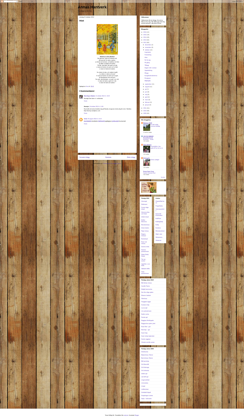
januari (147, 105)
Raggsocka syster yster (148, 323)
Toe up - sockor (143, 260)
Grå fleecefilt (145, 364)
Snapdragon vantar (147, 395)
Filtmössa (144, 298)
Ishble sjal (144, 373)
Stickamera (159, 237)
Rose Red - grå (145, 326)
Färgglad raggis (146, 301)
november (148, 47)
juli (146, 89)
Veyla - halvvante (146, 398)
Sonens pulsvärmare (145, 250)
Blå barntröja (145, 361)
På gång (147, 62)
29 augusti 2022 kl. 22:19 (95, 118)
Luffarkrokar (145, 389)
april (146, 97)
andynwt (126, 415)
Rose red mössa (144, 242)
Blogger (137, 415)
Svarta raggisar (145, 339)
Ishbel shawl (145, 217)
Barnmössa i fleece (147, 358)
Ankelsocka (144, 351)
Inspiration (148, 52)
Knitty (157, 224)
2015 (145, 34)
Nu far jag (147, 60)
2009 (145, 113)
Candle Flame (145, 286)
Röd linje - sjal (145, 329)
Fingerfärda (159, 206)
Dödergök (146, 158)
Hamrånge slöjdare (89, 96)
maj (146, 94)
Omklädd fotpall (146, 392)
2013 (145, 40)
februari (147, 102)
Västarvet (158, 240)
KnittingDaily (159, 221)
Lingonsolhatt (145, 380)
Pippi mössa (145, 231)
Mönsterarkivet (160, 231)
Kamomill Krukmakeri (159, 214)
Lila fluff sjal (144, 376)
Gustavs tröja (145, 305)
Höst (146, 57)
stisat (85, 118)
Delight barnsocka (146, 289)
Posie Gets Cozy (148, 171)
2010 (145, 110)
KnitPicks (158, 218)
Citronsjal (144, 201)
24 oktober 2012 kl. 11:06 (96, 106)
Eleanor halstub (146, 295)
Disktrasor (144, 204)
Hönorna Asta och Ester (145, 213)
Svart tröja (144, 333)
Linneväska (144, 383)
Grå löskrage (145, 367)
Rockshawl (144, 239)
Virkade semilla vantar (148, 342)
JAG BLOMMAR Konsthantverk (148, 137)
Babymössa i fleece (147, 355)
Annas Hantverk (92, 7)
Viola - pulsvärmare (145, 272)
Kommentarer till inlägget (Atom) (112, 163)
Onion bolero (145, 228)
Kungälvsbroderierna (151, 75)
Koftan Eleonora (144, 220)
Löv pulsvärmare (146, 311)
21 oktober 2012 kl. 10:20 (103, 96)
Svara (85, 101)
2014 (145, 37)
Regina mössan (143, 234)
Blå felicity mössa (146, 283)
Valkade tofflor (145, 268)
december (148, 44)
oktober (147, 50)
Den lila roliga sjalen (147, 292)
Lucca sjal (144, 308)
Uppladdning (148, 70)
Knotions (158, 228)
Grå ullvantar (145, 370)
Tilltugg (147, 65)
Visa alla (163, 177)
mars (146, 99)
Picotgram (148, 78)
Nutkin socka (145, 314)
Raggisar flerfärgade (147, 320)
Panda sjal (144, 317)
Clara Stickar (147, 145)
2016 (145, 32)
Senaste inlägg (84, 157)
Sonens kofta (145, 246)
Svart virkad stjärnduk (147, 336)
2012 (145, 42)
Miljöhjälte (148, 80)
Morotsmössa (145, 224)
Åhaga (146, 73)
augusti (147, 86)
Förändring (148, 54)
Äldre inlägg (131, 157)
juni (146, 92)
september (148, 84)
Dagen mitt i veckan (151, 68)
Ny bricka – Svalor (148, 139)
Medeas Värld (147, 123)
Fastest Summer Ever (149, 173)
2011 (145, 108)
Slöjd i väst (159, 234)
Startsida (108, 157)
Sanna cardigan (155, 159)
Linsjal (143, 386)
